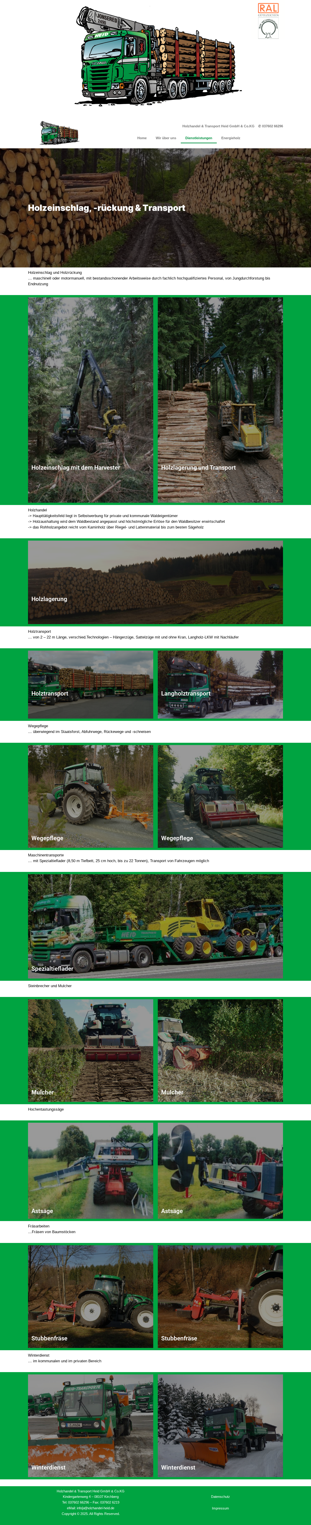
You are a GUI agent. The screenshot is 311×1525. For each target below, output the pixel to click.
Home (142, 138)
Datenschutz (220, 1497)
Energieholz (230, 138)
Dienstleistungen (198, 138)
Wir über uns (166, 138)
